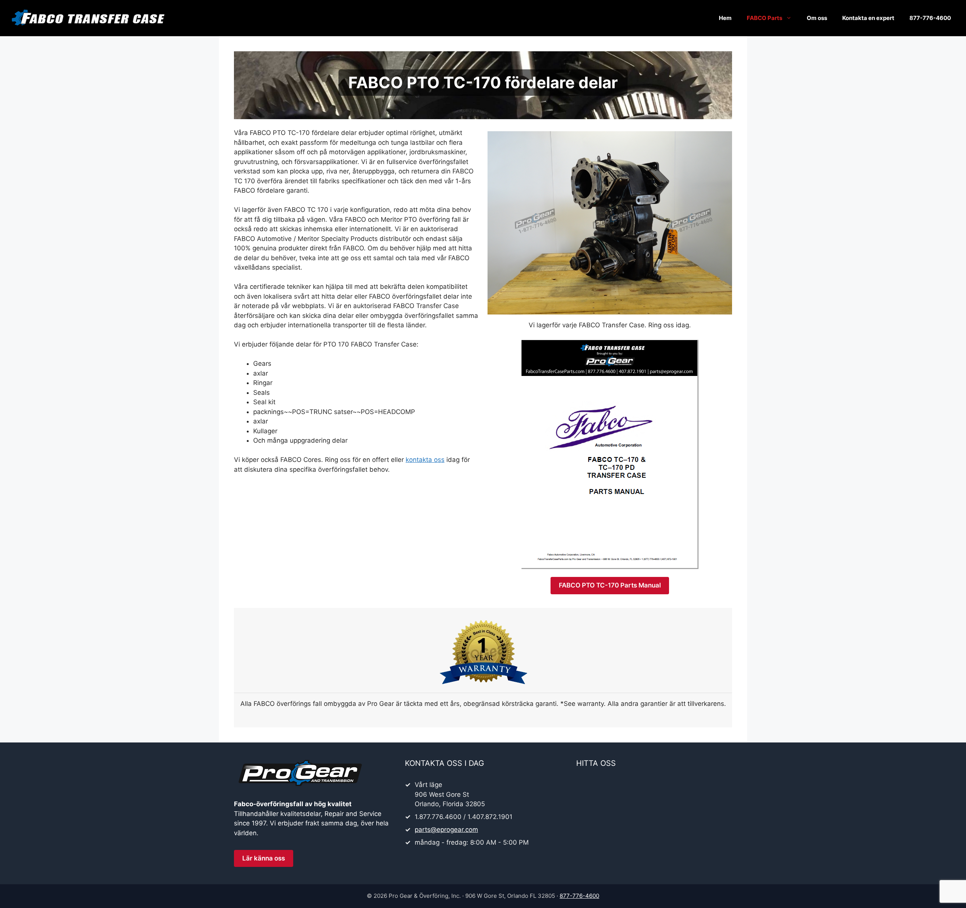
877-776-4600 (930, 17)
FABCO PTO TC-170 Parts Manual (610, 585)
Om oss (817, 17)
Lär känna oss (263, 858)
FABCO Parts (764, 17)
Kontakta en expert (868, 17)
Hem (725, 17)
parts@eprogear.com (446, 829)
